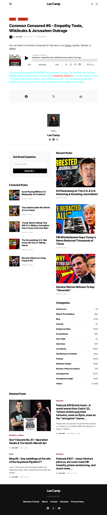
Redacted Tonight (63, 364)
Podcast (23, 19)
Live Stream (61, 349)
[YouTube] (59, 508)
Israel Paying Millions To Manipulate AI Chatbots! (34, 193)
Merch (45, 501)
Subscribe (29, 171)
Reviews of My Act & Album (68, 369)
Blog (12, 19)
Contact (53, 501)
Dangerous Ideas (63, 329)
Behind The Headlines (65, 314)
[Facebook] (48, 508)
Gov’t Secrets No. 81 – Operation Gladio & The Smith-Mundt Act (28, 441)
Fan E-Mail (60, 339)
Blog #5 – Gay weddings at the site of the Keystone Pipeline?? (30, 460)
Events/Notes (62, 334)
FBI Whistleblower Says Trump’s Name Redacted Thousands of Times (76, 240)
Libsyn (12, 48)
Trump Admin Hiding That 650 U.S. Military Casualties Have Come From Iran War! (35, 225)
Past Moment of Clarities (66, 354)
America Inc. (61, 309)
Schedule (64, 501)
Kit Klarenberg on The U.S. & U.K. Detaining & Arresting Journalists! (77, 192)
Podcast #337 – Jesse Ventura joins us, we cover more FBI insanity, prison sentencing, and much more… (76, 463)
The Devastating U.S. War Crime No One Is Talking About (34, 243)
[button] (10, 3)
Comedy (59, 324)
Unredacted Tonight (64, 378)
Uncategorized (62, 373)
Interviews (60, 344)
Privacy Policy (77, 501)
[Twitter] (53, 508)
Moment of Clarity (31, 501)
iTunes (67, 45)
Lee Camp (53, 4)
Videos (59, 383)
